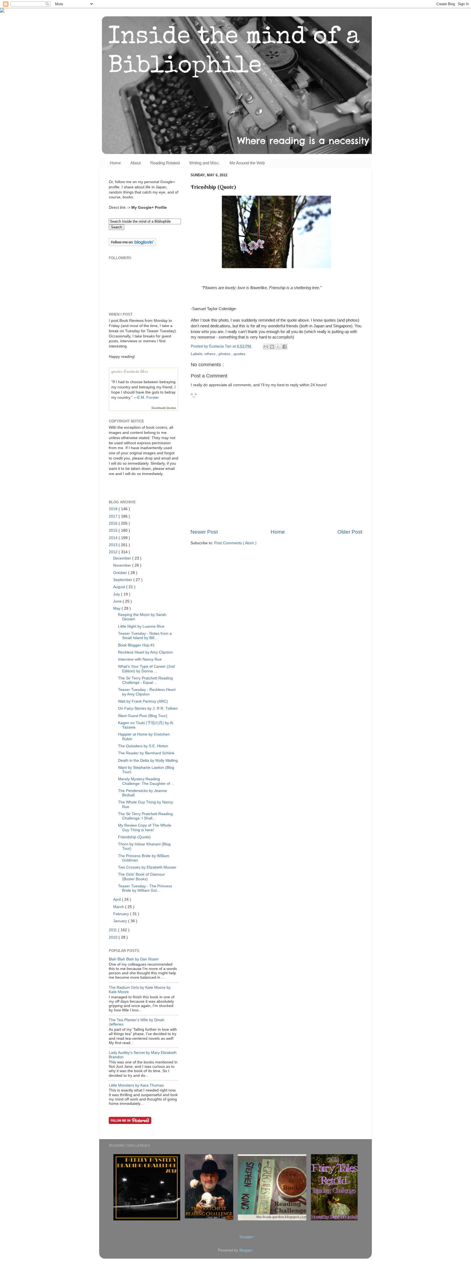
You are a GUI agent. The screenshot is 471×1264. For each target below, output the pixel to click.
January (120, 921)
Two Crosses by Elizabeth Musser (147, 867)
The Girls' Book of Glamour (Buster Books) (141, 876)
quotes (239, 354)
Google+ (247, 1237)
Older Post (349, 532)
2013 (114, 545)
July (117, 594)
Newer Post (204, 532)
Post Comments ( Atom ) (235, 543)
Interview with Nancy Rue (140, 659)
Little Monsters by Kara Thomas (136, 1085)
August (119, 587)
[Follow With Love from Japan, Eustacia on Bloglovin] (132, 245)
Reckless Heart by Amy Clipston (145, 652)
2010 (114, 937)
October (120, 573)
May (117, 608)
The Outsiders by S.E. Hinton (143, 746)
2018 (114, 509)
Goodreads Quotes (164, 407)
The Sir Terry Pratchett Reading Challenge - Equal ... (145, 680)
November (122, 565)
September (123, 580)
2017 (114, 516)
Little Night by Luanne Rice (141, 626)
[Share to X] (278, 346)
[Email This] (265, 346)
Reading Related (165, 163)
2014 (114, 538)
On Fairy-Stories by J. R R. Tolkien (148, 708)
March (119, 907)
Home (115, 163)
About (135, 163)
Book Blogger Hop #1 (136, 645)
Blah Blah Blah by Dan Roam (134, 959)
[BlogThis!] (272, 346)
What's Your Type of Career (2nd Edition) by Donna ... (146, 668)
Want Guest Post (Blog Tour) (142, 716)
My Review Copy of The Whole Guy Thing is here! (144, 827)
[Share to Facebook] (284, 346)
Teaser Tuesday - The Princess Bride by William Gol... (145, 888)
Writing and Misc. (204, 163)
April (117, 899)
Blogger (245, 1250)
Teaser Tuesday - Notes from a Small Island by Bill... (145, 635)
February (121, 914)
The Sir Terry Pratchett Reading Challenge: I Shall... (145, 816)
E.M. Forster (148, 397)
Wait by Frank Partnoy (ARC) (143, 701)
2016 (114, 523)
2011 (113, 930)
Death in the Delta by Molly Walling (148, 760)
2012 (114, 552)
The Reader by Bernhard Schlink (146, 753)
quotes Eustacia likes (129, 371)
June (118, 601)
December (122, 558)
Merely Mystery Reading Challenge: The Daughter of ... (146, 781)
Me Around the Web (247, 163)
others (210, 354)
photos (225, 354)
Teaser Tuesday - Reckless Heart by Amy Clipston (147, 692)
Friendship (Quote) (134, 837)
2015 (114, 530)
